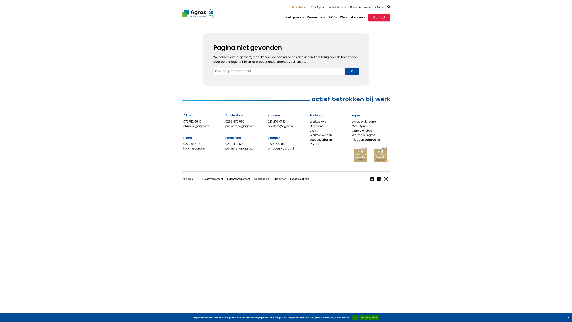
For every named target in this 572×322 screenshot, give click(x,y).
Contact (379, 18)
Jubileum (301, 7)
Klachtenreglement (238, 179)
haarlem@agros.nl (280, 126)
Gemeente (314, 17)
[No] (568, 317)
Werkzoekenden (351, 17)
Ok (355, 317)
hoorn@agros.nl (194, 149)
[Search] (352, 71)
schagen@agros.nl (281, 149)
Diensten (355, 7)
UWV (331, 17)
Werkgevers (293, 17)
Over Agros (317, 7)
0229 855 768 (192, 144)
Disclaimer (279, 179)
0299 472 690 (234, 122)
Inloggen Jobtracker (366, 140)
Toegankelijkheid (299, 179)
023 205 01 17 (277, 122)
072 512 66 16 (192, 122)
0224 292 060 (277, 144)
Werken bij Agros (374, 7)
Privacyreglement (212, 179)
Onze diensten (362, 131)
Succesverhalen (321, 140)
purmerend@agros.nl (240, 126)
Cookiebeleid (261, 179)
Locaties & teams (337, 7)
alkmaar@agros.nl (196, 126)
